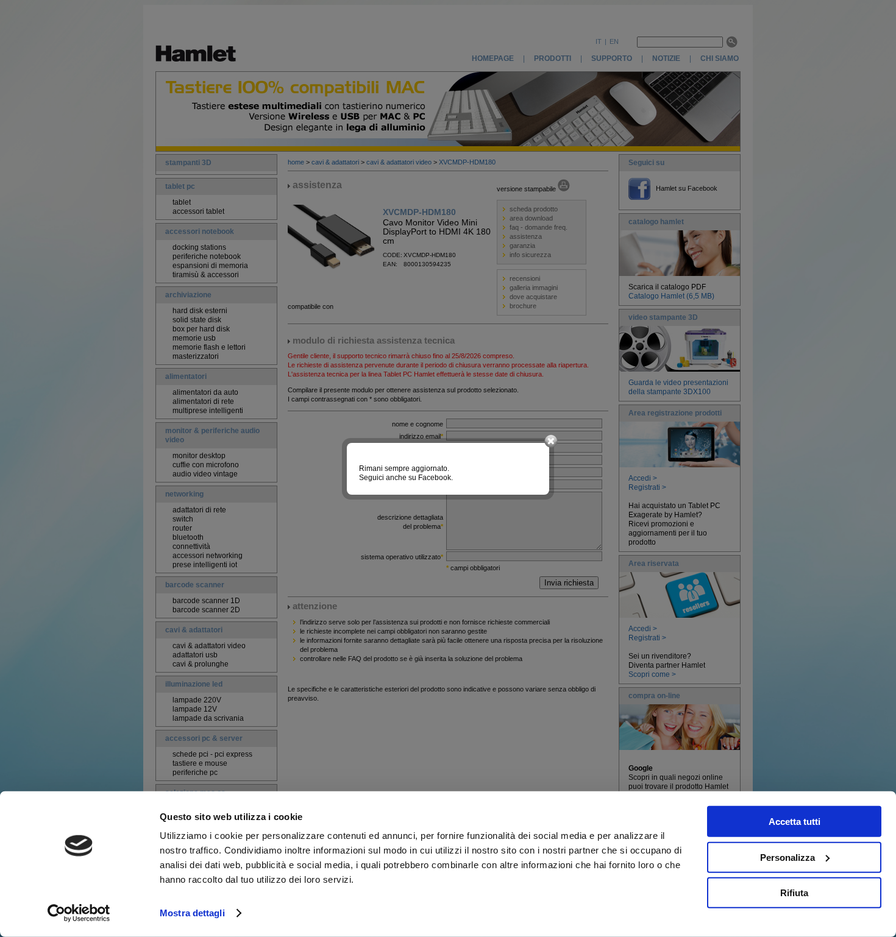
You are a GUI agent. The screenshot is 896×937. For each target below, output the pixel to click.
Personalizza (787, 857)
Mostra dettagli (192, 913)
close (551, 442)
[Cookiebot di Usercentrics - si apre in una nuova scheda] (79, 913)
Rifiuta (794, 893)
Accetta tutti (794, 821)
